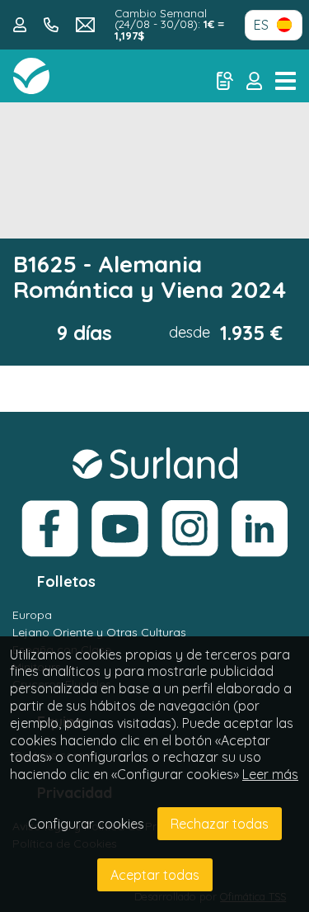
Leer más (270, 774)
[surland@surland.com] (85, 23)
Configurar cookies (86, 823)
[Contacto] (22, 23)
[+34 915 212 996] (53, 23)
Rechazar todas (220, 823)
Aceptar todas (154, 875)
